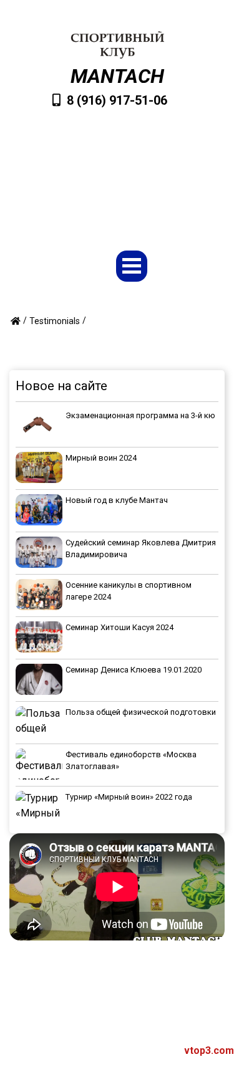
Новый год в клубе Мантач (117, 500)
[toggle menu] (131, 266)
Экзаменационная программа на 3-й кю (140, 415)
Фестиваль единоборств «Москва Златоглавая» (131, 761)
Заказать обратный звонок (123, 204)
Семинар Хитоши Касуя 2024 (119, 627)
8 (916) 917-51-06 (117, 100)
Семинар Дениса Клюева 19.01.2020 (134, 669)
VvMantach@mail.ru (123, 164)
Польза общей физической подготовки (141, 712)
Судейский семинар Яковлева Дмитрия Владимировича (141, 549)
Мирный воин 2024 (101, 457)
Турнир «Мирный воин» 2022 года (129, 796)
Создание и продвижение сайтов (130, 1050)
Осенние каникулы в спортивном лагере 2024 (129, 591)
